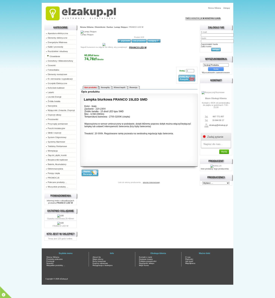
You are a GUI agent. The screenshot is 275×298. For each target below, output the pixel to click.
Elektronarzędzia (55, 169)
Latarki (51, 92)
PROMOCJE (53, 178)
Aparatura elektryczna (58, 33)
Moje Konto (144, 265)
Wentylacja (53, 151)
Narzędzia (52, 106)
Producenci (216, 177)
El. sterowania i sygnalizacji (60, 79)
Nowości (50, 263)
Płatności (189, 259)
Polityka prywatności (147, 261)
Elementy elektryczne (57, 38)
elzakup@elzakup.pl (218, 125)
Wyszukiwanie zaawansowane (216, 72)
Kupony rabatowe (100, 263)
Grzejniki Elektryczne (57, 83)
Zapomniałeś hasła (209, 44)
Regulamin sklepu (146, 263)
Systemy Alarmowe (56, 142)
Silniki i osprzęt (54, 133)
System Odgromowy (57, 137)
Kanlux (110, 27)
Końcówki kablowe (56, 88)
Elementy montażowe (57, 74)
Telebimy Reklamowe (57, 146)
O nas (187, 257)
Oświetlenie (100, 27)
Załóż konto (206, 46)
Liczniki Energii (54, 97)
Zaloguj (226, 8)
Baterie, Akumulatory (57, 164)
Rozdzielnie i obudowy (58, 51)
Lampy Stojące (121, 27)
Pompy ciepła (54, 173)
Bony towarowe (99, 261)
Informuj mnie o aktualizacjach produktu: (60, 201)
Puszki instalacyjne (56, 128)
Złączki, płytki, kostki (57, 155)
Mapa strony (98, 259)
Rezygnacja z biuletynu (103, 265)
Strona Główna (214, 8)
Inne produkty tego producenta (215, 169)
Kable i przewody (55, 47)
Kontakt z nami (145, 257)
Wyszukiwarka (216, 58)
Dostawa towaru (146, 259)
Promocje (50, 261)
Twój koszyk (192, 18)
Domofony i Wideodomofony (60, 61)
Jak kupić (189, 261)
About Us (97, 257)
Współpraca (190, 263)
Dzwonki (52, 65)
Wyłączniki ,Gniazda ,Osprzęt (61, 110)
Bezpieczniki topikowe (58, 160)
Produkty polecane (54, 259)
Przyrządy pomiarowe (58, 124)
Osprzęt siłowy (54, 115)
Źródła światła (54, 101)
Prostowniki (53, 119)
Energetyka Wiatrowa (57, 42)
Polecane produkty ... (57, 182)
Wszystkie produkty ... (58, 187)
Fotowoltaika (53, 70)
